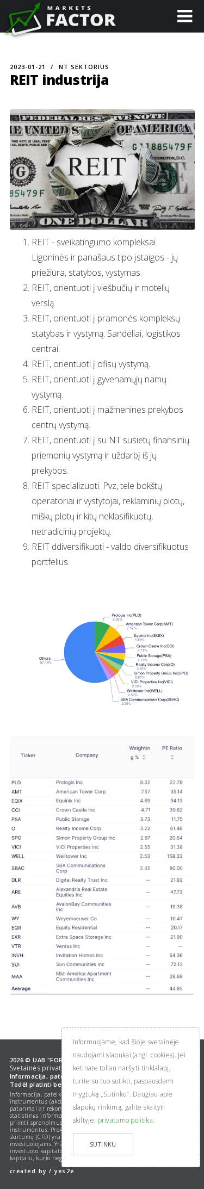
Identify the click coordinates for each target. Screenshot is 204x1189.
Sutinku (103, 1144)
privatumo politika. (126, 1120)
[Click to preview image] (102, 169)
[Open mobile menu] (184, 15)
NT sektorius (84, 67)
